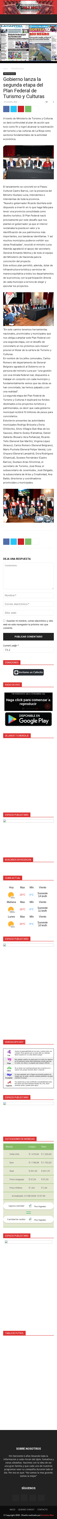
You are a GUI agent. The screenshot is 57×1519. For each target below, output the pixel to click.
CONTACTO (42, 1509)
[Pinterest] (21, 109)
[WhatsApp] (28, 109)
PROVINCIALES (17, 68)
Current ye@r (11, 645)
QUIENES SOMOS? (26, 1509)
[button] (5, 18)
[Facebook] (6, 109)
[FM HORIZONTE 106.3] (28, 7)
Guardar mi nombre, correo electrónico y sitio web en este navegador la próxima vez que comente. (28, 624)
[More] (35, 109)
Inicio (5, 68)
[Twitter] (13, 109)
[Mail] (33, 1498)
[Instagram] (24, 1498)
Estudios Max (47, 1515)
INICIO (12, 1509)
